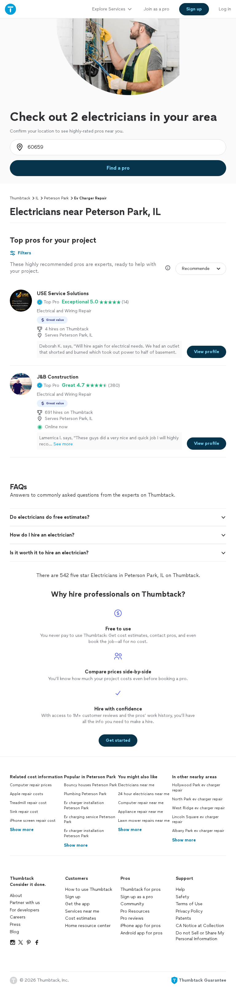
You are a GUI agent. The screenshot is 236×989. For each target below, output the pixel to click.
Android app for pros (141, 933)
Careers (18, 917)
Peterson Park (56, 198)
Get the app (77, 903)
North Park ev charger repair (197, 799)
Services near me (82, 911)
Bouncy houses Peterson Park (90, 785)
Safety (182, 896)
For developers (24, 910)
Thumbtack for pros (140, 889)
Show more (21, 829)
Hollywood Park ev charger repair (196, 787)
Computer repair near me (140, 803)
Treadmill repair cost (28, 803)
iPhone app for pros (140, 925)
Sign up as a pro (136, 896)
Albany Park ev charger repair (198, 831)
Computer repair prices (31, 785)
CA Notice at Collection (200, 925)
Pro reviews (132, 918)
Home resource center (88, 925)
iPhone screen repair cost (33, 820)
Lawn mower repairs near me (144, 820)
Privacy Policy (189, 911)
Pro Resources (135, 911)
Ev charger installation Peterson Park (84, 805)
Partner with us (25, 902)
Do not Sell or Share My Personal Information (200, 936)
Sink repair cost (24, 812)
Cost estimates (80, 918)
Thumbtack (20, 198)
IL (37, 198)
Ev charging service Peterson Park (89, 819)
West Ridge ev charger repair (198, 808)
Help (180, 889)
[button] (48, 301)
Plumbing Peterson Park (85, 794)
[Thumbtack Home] (10, 9)
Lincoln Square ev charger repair (195, 819)
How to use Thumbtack (88, 889)
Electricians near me (136, 785)
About (16, 895)
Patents (183, 918)
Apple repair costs (26, 794)
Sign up (73, 896)
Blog (14, 931)
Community (132, 903)
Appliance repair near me (140, 812)
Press (15, 924)
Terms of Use (189, 903)
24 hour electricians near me (143, 794)
